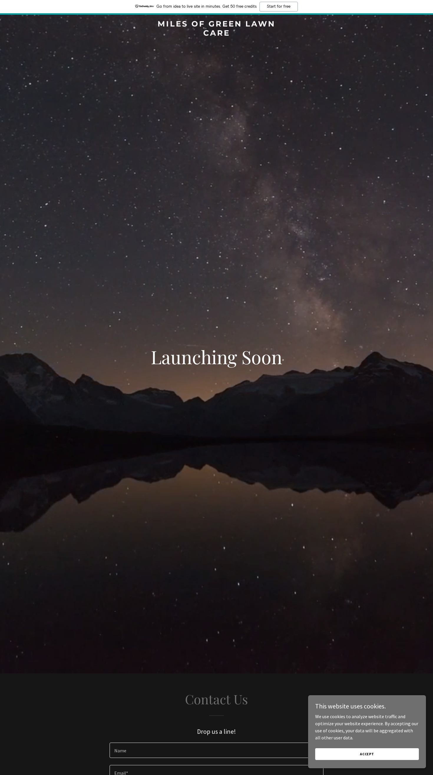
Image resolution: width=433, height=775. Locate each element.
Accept (367, 754)
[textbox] (216, 750)
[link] (216, 34)
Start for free (278, 6)
